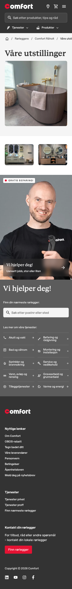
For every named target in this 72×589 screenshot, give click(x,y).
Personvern (12, 458)
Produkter (48, 27)
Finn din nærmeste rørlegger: (21, 302)
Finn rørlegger (18, 549)
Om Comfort (13, 436)
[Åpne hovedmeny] (64, 6)
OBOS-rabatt (13, 441)
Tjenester (18, 27)
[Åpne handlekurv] (56, 6)
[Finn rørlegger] (48, 6)
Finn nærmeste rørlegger (20, 510)
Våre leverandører (16, 452)
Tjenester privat (15, 499)
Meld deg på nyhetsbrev (20, 475)
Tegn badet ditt (14, 447)
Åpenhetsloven (14, 469)
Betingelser (12, 464)
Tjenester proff (14, 505)
